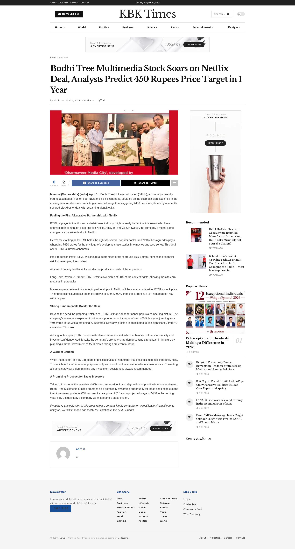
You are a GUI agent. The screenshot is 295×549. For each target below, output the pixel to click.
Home (58, 27)
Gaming (121, 520)
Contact (85, 3)
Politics (104, 27)
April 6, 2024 (73, 100)
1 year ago (217, 248)
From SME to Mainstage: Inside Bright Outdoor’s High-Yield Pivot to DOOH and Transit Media (219, 419)
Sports (164, 507)
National (143, 516)
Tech (174, 27)
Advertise (63, 3)
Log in (187, 499)
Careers (74, 3)
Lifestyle (232, 27)
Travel (164, 516)
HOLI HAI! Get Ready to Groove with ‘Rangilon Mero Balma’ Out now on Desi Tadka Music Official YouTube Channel (225, 236)
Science (152, 27)
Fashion (121, 512)
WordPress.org (191, 514)
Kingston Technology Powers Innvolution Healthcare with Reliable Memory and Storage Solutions (218, 366)
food (120, 516)
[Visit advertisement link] (147, 47)
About (53, 3)
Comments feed (192, 509)
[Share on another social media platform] (174, 183)
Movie (142, 507)
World (82, 27)
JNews (61, 538)
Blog (119, 498)
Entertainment (202, 27)
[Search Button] (228, 14)
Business (128, 27)
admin (56, 100)
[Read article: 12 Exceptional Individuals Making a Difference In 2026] (215, 312)
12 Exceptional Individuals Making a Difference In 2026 (207, 342)
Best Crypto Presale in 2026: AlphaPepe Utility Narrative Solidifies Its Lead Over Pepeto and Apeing (220, 385)
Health (142, 498)
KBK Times (147, 14)
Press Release (168, 498)
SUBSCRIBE (61, 508)
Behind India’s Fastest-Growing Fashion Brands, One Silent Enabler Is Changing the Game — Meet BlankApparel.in (226, 263)
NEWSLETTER (70, 14)
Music (141, 512)
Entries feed (190, 504)
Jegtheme (123, 538)
